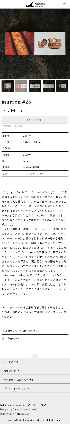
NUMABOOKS (22, 413)
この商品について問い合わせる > (21, 330)
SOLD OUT (35, 119)
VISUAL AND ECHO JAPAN (33, 404)
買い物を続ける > (12, 338)
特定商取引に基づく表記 (13, 126)
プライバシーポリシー (16, 388)
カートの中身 (11, 362)
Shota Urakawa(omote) (25, 409)
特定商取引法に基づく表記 (18, 379)
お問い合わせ (11, 370)
